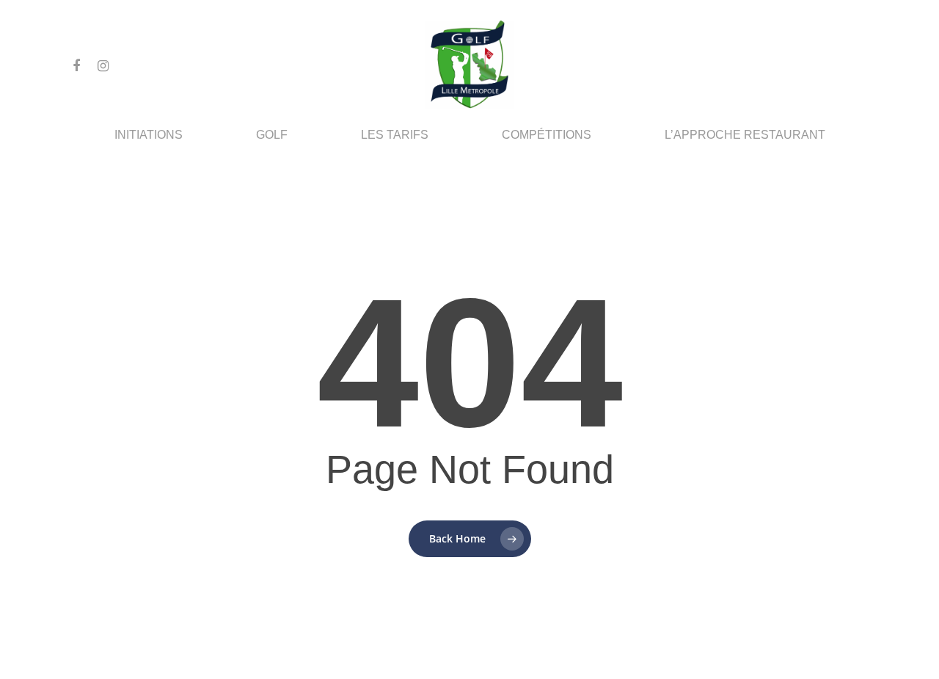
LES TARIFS (394, 135)
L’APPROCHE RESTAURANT (745, 135)
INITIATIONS (148, 135)
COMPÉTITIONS (546, 135)
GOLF (272, 135)
